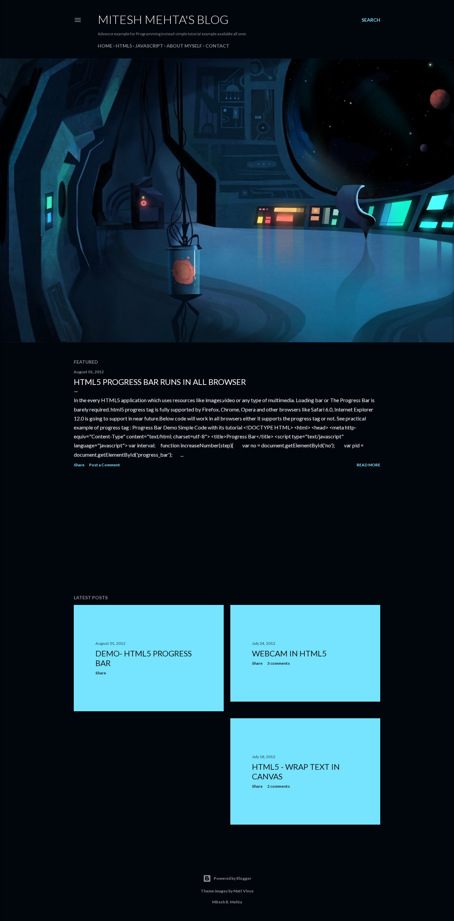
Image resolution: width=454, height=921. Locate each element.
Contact (217, 46)
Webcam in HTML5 (289, 653)
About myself (184, 46)
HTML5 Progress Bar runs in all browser (160, 382)
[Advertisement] (227, 531)
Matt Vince (243, 890)
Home (105, 46)
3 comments (278, 663)
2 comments (278, 786)
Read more (368, 464)
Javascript (149, 46)
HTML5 (124, 46)
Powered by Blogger (232, 878)
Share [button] (79, 464)
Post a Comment (104, 464)
